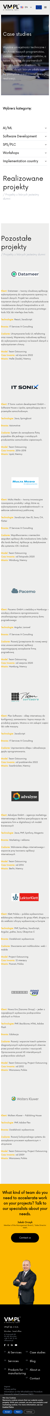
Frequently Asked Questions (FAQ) (18, 1394)
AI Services (14, 1352)
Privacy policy (10, 1389)
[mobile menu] (45, 7)
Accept (7, 1412)
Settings (29, 1412)
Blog (33, 1361)
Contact (35, 1378)
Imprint (7, 1387)
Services (13, 1361)
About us (35, 1369)
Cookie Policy (7, 1407)
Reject (18, 1412)
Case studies (37, 1352)
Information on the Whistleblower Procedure (23, 1392)
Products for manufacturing (17, 1371)
